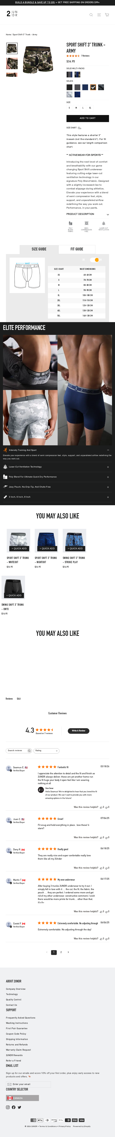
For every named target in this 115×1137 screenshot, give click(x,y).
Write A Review (78, 731)
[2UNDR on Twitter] (19, 1108)
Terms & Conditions (48, 1126)
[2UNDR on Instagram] (8, 1108)
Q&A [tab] (19, 699)
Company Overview (15, 989)
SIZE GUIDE (39, 249)
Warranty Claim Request (18, 1050)
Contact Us (11, 1005)
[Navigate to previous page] (47, 952)
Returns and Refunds (17, 1045)
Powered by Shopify (81, 1126)
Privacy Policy (65, 1126)
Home (8, 35)
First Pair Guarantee (16, 1029)
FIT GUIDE (77, 249)
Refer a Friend (13, 1061)
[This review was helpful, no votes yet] (101, 807)
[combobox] (46, 751)
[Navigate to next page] (68, 952)
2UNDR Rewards (14, 1055)
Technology (12, 994)
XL (90, 108)
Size (68, 103)
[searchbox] (16, 750)
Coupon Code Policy (16, 1034)
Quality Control (13, 1000)
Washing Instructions (17, 1023)
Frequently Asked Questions (20, 1018)
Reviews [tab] (9, 699)
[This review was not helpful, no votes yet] (106, 807)
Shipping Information (17, 1039)
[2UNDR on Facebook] (13, 1108)
